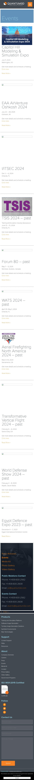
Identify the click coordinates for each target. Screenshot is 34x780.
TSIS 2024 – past (16, 218)
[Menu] (30, 4)
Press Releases (9, 553)
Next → (7, 612)
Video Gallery (8, 569)
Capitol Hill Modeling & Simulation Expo (15, 51)
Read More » (6, 73)
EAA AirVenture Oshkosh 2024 (15, 105)
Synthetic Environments (8, 629)
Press (3, 660)
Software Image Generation (9, 623)
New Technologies (7, 632)
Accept (17, 778)
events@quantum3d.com (19, 606)
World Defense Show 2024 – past (14, 474)
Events (5, 557)
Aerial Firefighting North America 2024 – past (16, 351)
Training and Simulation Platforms (11, 620)
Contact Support (6, 640)
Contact (3, 669)
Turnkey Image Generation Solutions (12, 626)
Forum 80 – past (16, 262)
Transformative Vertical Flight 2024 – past (14, 420)
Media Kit (6, 561)
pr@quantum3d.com (17, 588)
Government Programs (8, 678)
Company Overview (7, 655)
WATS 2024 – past (13, 302)
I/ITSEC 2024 (13, 169)
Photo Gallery (8, 565)
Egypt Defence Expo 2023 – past (17, 523)
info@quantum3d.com (15, 771)
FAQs (3, 643)
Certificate (4, 696)
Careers (3, 658)
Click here (5, 69)
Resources (4, 646)
